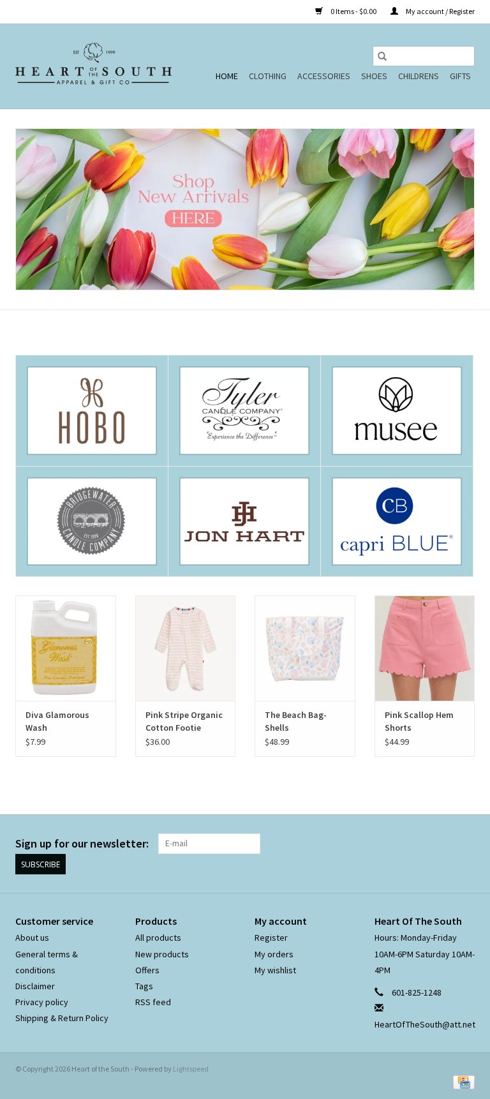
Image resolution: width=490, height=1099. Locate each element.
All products (158, 937)
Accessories (323, 76)
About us (32, 937)
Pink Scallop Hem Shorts (419, 721)
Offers (147, 970)
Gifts (460, 76)
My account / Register (440, 11)
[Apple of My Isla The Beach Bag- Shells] (305, 648)
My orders (274, 954)
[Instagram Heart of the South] (464, 844)
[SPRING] (245, 209)
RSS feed (153, 1002)
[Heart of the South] (93, 66)
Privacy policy (41, 1002)
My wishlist (275, 970)
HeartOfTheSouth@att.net (425, 1024)
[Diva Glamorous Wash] (65, 648)
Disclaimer (35, 986)
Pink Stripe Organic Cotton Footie (184, 721)
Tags (144, 986)
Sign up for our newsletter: (82, 843)
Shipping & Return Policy (61, 1018)
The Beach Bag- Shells (296, 721)
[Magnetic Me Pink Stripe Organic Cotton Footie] (185, 648)
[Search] (382, 56)
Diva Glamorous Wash (57, 721)
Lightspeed (191, 1068)
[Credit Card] (462, 1081)
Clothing (267, 76)
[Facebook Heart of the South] (442, 844)
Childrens (418, 76)
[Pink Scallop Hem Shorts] (425, 648)
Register (271, 937)
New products (162, 954)
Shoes (374, 76)
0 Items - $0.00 (353, 11)
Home (227, 76)
